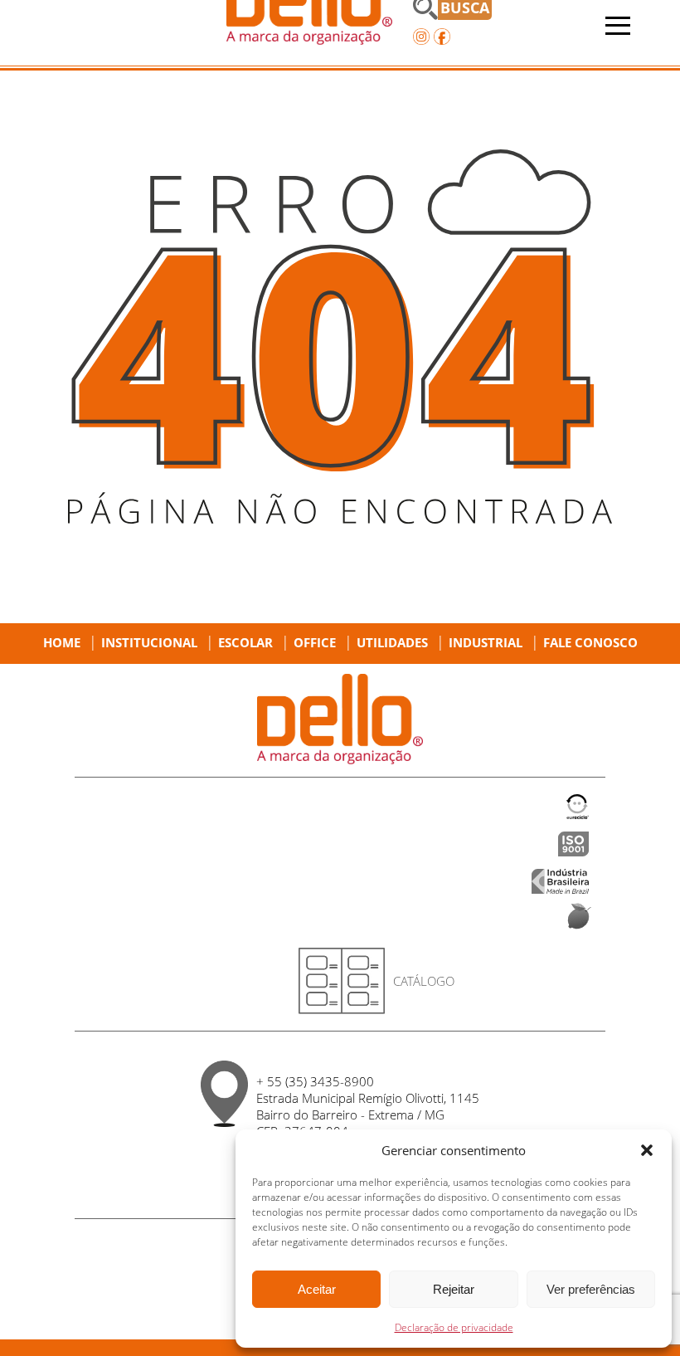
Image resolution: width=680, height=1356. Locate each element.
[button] (647, 1150)
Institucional (149, 642)
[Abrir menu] (617, 26)
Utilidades (392, 642)
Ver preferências (590, 1289)
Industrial (485, 642)
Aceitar (317, 1289)
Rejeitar (453, 1289)
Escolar (245, 642)
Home (61, 642)
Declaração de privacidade (454, 1327)
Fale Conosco (590, 642)
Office (315, 642)
